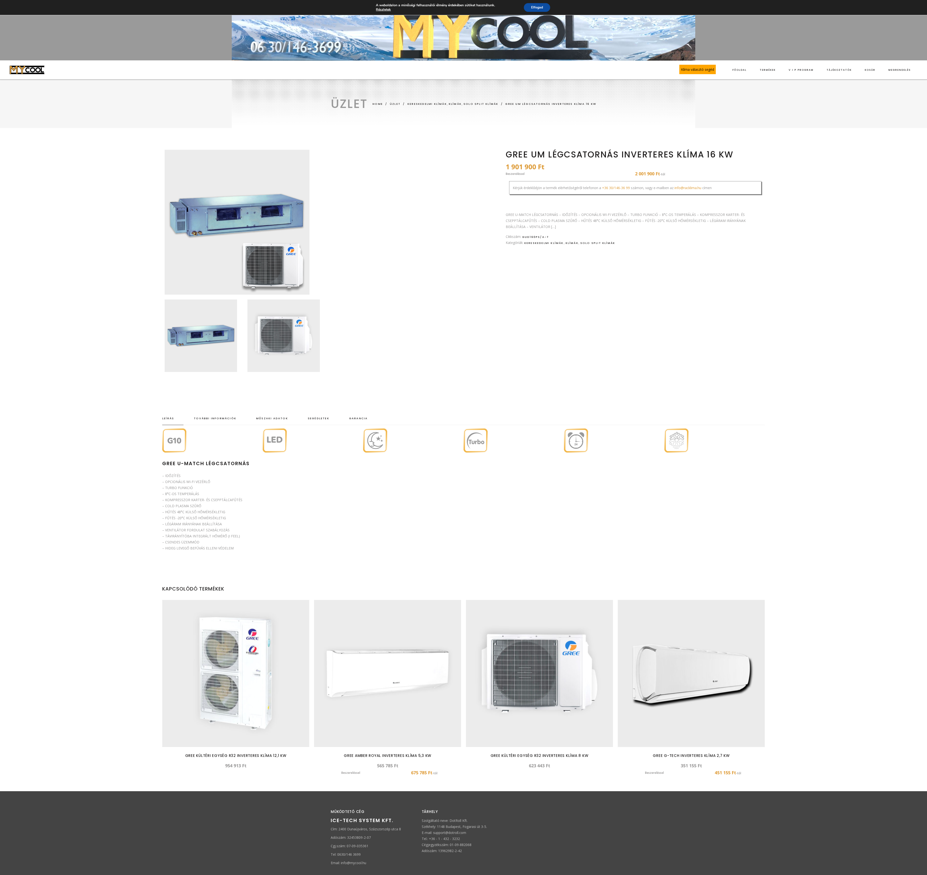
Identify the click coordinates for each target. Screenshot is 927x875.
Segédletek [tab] (318, 418)
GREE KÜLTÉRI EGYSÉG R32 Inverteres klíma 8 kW (540, 755)
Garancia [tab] (358, 418)
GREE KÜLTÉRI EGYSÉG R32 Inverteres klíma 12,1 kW (236, 755)
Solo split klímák (597, 243)
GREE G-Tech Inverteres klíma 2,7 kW (691, 755)
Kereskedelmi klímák (544, 243)
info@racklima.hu (687, 187)
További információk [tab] (215, 418)
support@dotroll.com (449, 832)
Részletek (383, 9)
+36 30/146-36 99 (616, 187)
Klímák (572, 243)
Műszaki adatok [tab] (272, 418)
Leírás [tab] (168, 418)
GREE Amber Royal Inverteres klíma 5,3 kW (387, 755)
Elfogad (537, 7)
